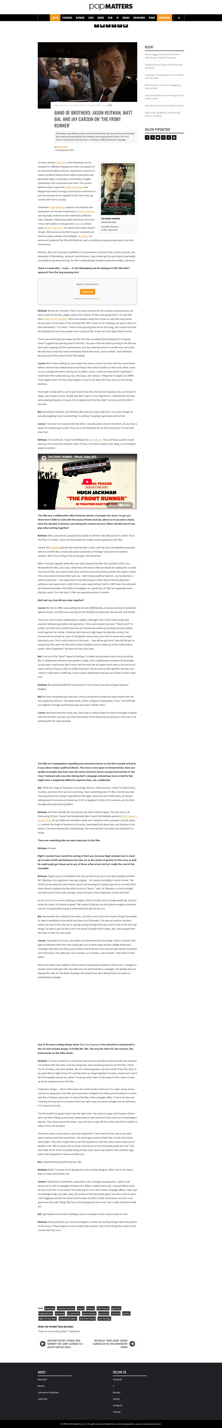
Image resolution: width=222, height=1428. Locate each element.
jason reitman (89, 1251)
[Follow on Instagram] (114, 25)
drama (81, 1246)
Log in (98, 299)
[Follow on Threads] (119, 25)
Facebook (117, 1317)
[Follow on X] (96, 25)
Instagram (117, 1343)
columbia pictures (66, 1246)
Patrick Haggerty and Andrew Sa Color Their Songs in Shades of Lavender (162, 56)
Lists (91, 17)
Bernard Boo (63, 146)
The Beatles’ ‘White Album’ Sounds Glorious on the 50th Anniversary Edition (110, 1282)
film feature (103, 1246)
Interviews (139, 17)
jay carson (104, 1251)
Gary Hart (61, 162)
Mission (41, 1324)
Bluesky (116, 1330)
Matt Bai (79, 223)
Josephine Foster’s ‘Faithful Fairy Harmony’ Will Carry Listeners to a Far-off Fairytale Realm (65, 1282)
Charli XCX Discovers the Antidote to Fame (164, 105)
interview (59, 1251)
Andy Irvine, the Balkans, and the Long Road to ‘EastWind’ (162, 114)
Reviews (80, 17)
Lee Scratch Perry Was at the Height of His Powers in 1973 (164, 97)
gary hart (116, 1246)
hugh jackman (45, 1251)
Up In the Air (95, 439)
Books (126, 17)
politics (126, 1251)
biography (49, 1246)
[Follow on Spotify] (125, 25)
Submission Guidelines (48, 1330)
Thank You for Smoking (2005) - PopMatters (59, 1269)
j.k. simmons (73, 1251)
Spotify (116, 1337)
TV (117, 17)
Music (101, 17)
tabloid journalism (68, 1256)
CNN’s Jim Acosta (74, 187)
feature (90, 1246)
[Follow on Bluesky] (102, 25)
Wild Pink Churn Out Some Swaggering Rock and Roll (163, 87)
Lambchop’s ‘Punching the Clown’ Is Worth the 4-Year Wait (164, 77)
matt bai (116, 1251)
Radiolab (54, 547)
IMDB (109, 105)
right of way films (47, 1256)
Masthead (42, 1317)
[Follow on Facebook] (108, 25)
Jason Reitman (57, 207)
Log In (55, 17)
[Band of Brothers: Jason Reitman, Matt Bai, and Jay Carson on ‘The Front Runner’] (87, 75)
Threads (117, 1349)
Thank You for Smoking (55, 318)
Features (67, 17)
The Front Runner (86, 211)
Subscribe (164, 17)
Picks (152, 17)
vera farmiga (104, 1256)
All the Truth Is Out (53, 227)
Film (110, 17)
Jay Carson (83, 236)
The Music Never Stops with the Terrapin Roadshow (164, 66)
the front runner (87, 1256)
